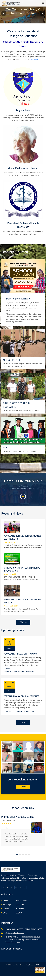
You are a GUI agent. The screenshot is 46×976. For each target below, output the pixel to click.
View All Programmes (23, 463)
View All (23, 622)
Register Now (23, 110)
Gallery (6, 909)
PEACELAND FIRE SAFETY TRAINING (20, 654)
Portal (5, 901)
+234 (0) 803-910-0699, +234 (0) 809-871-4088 (23, 929)
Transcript (7, 905)
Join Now (23, 787)
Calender (20, 909)
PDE (5, 447)
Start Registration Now (18, 298)
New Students (21, 901)
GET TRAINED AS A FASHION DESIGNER (21, 696)
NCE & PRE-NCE (12, 360)
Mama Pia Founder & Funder (23, 168)
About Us (20, 905)
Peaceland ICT (34, 965)
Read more (34, 59)
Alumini (19, 913)
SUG (5, 913)
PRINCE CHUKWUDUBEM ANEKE (17, 817)
